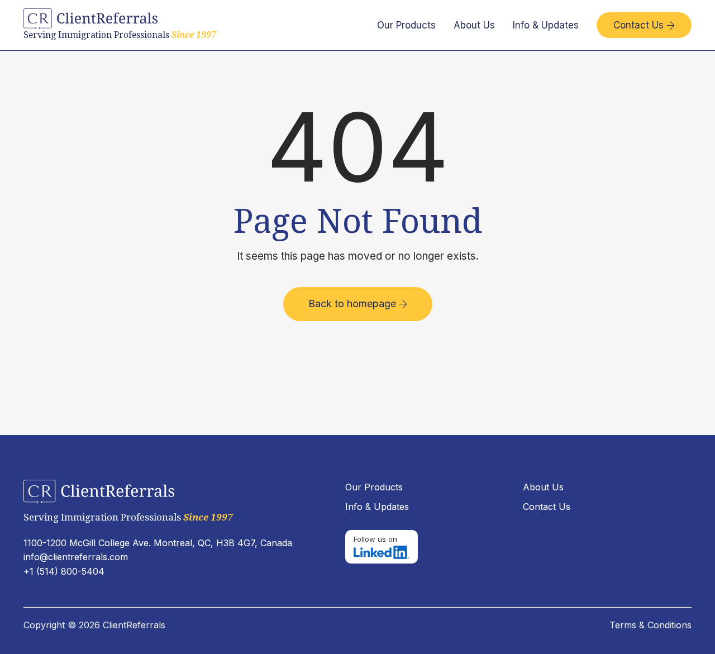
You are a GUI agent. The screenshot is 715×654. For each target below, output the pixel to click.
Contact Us (644, 25)
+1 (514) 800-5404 (63, 571)
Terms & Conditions (650, 625)
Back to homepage (357, 303)
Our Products (406, 25)
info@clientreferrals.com (75, 556)
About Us (474, 25)
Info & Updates (546, 25)
